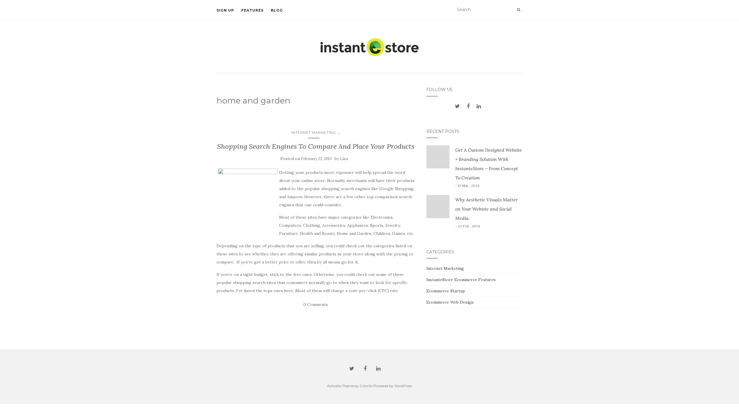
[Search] (518, 9)
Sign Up (225, 10)
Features (252, 10)
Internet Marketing (313, 132)
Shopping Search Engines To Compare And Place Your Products (315, 146)
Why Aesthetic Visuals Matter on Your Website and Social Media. (486, 209)
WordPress (403, 386)
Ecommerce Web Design (449, 302)
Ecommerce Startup (445, 291)
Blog (277, 10)
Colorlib (366, 386)
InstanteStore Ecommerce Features (461, 279)
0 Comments (315, 304)
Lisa (344, 158)
